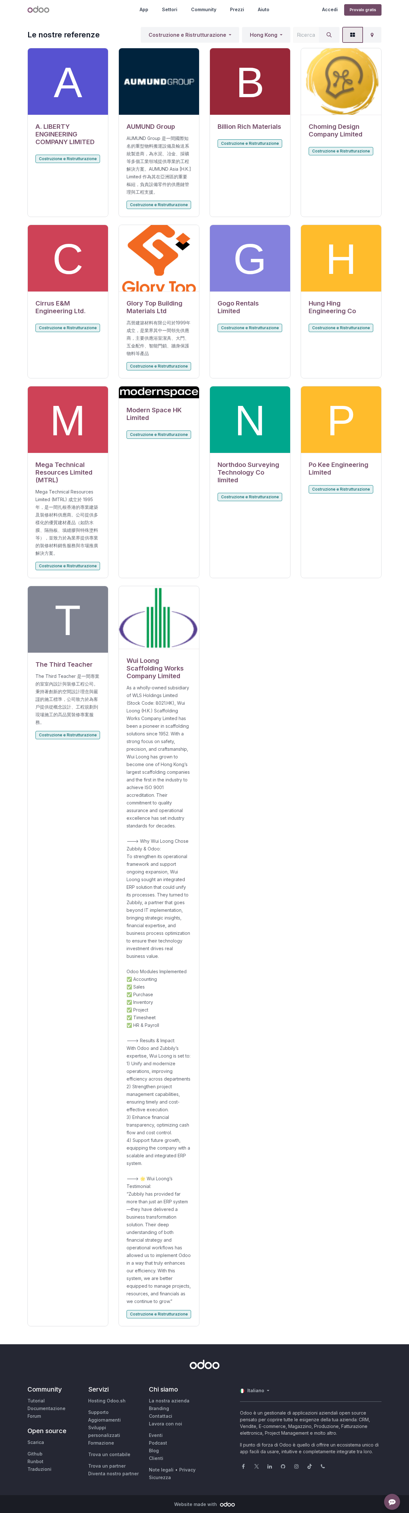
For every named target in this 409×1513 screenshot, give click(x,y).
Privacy (187, 1469)
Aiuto (263, 9)
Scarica (35, 1442)
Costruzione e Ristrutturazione (187, 35)
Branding (159, 1408)
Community (203, 9)
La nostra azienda (169, 1400)
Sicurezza (160, 1477)
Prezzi (237, 9)
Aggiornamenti (104, 1420)
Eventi (156, 1435)
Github (34, 1453)
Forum (34, 1416)
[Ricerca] (329, 35)
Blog (154, 1450)
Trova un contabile (109, 1454)
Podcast (158, 1443)
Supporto (98, 1412)
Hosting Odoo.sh (107, 1400)
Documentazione (46, 1408)
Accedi (330, 9)
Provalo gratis (363, 9)
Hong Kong (263, 35)
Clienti (156, 1458)
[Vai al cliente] (68, 81)
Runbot (35, 1461)
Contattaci (160, 1416)
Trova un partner (107, 1466)
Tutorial (36, 1400)
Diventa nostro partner (113, 1473)
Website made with (196, 1504)
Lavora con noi (165, 1423)
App (144, 9)
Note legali (161, 1469)
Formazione (101, 1443)
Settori (169, 9)
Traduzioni (39, 1469)
